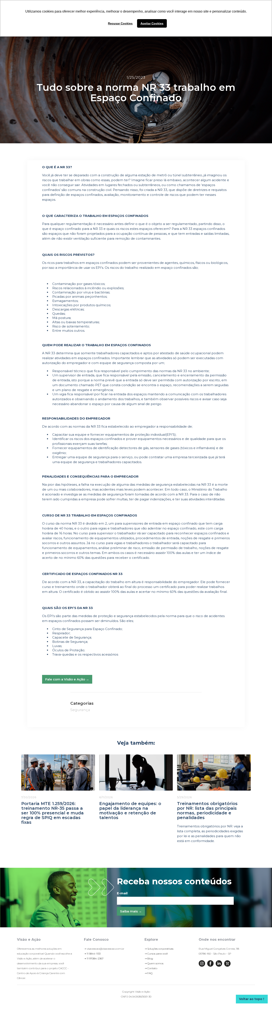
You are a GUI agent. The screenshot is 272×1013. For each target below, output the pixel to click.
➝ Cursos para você (156, 953)
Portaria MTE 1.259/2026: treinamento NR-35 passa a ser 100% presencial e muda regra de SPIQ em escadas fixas (52, 813)
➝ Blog (148, 958)
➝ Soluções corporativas (158, 948)
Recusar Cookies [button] (120, 23)
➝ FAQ (148, 973)
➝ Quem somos (153, 963)
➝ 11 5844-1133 (92, 953)
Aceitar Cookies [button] (151, 23)
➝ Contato (150, 968)
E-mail (122, 893)
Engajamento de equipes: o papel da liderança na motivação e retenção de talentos (130, 810)
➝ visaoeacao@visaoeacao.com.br (104, 948)
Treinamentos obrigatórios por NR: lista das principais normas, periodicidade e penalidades (207, 810)
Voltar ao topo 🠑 (251, 999)
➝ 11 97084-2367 (93, 958)
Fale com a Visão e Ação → (67, 679)
